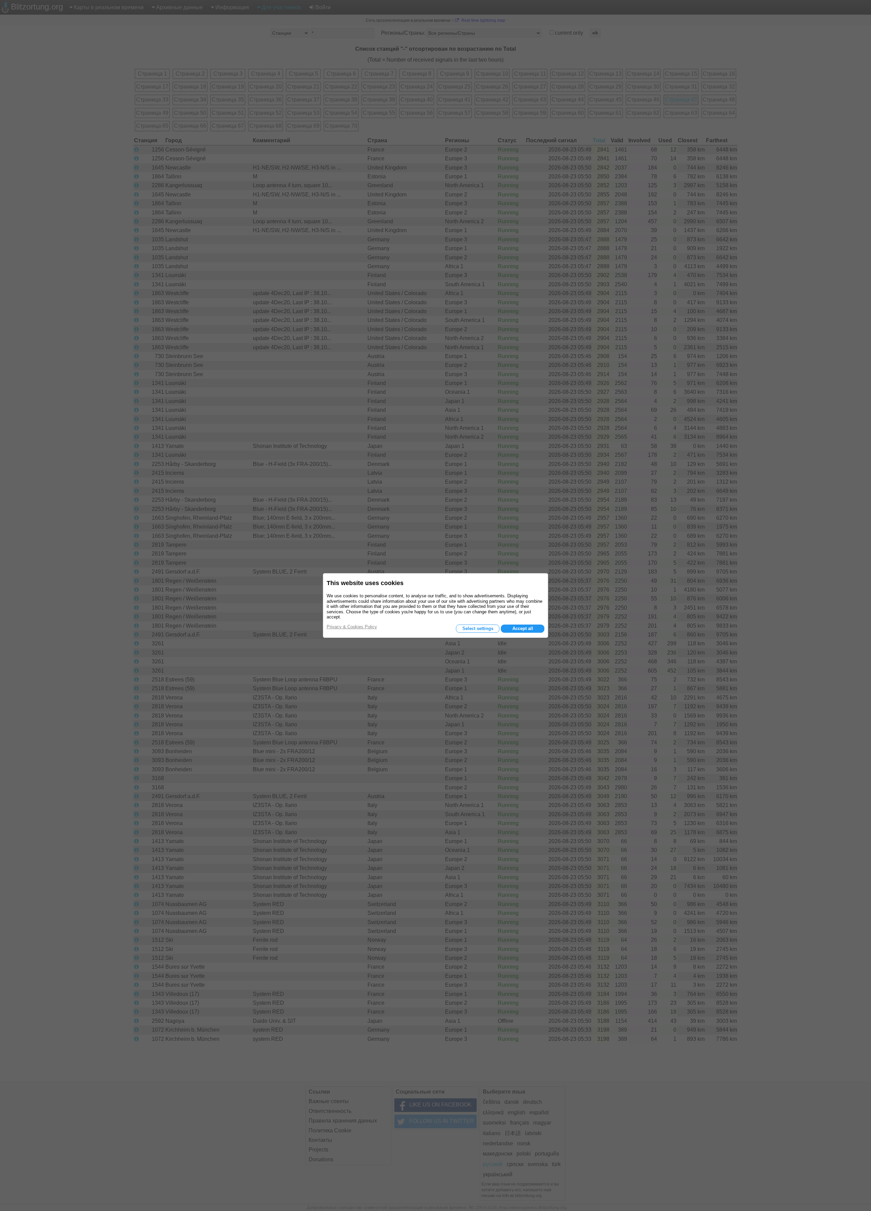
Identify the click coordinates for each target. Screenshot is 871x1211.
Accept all (522, 628)
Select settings (477, 628)
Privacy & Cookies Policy (352, 626)
